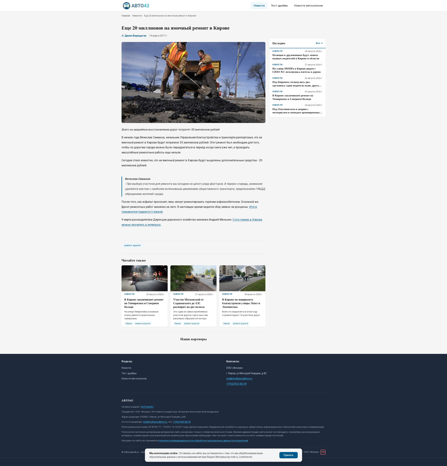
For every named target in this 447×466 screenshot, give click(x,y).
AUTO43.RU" (147, 406)
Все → (319, 43)
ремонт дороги (132, 245)
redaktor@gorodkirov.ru (239, 378)
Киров (129, 323)
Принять (289, 455)
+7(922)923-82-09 (236, 383)
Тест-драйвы (279, 5)
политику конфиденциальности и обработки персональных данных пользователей (203, 440)
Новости (259, 5)
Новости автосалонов (308, 5)
